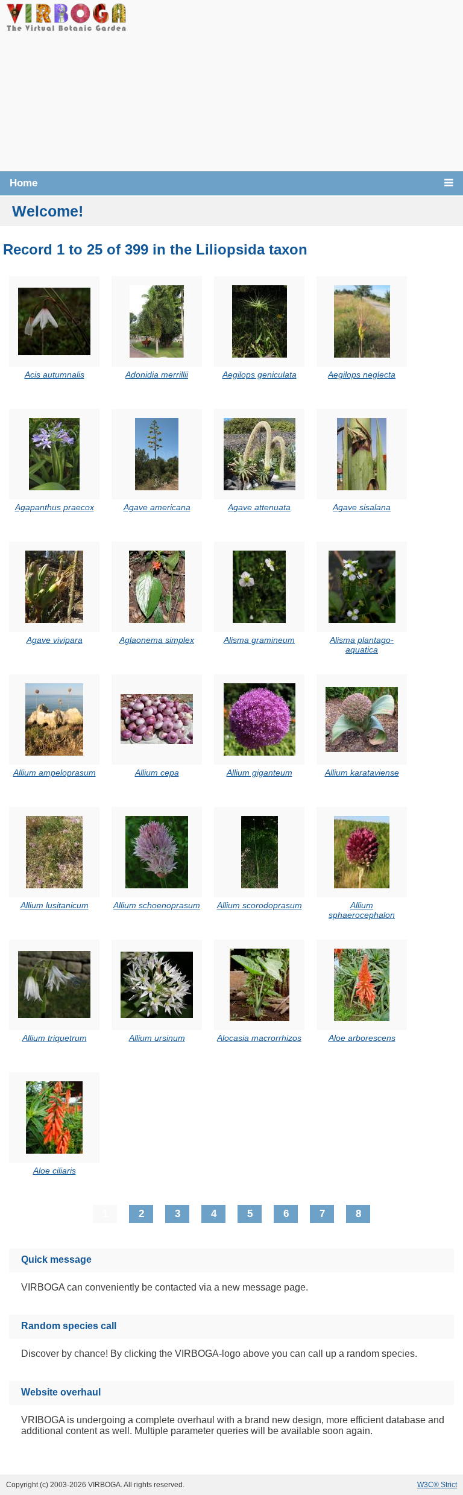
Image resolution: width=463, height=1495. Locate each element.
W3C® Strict (437, 1485)
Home (23, 183)
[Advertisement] (295, 84)
